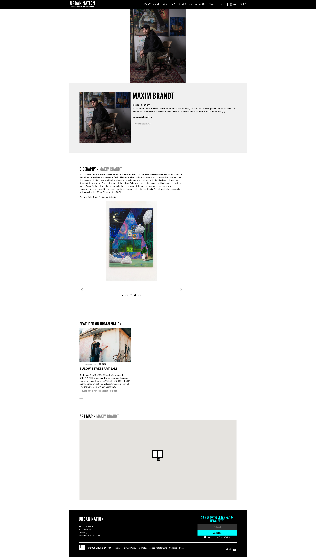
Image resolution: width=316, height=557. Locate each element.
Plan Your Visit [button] (151, 4)
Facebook (227, 4)
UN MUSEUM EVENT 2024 (141, 124)
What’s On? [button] (169, 4)
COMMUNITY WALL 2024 (88, 391)
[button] (158, 459)
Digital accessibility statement (152, 548)
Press (181, 548)
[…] (223, 112)
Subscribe (217, 532)
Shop (211, 4)
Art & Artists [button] (185, 4)
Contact (173, 548)
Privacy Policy (224, 537)
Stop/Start (122, 295)
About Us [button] (200, 4)
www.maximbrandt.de (142, 117)
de (244, 4)
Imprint (117, 548)
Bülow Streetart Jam (98, 369)
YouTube (234, 4)
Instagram (231, 4)
